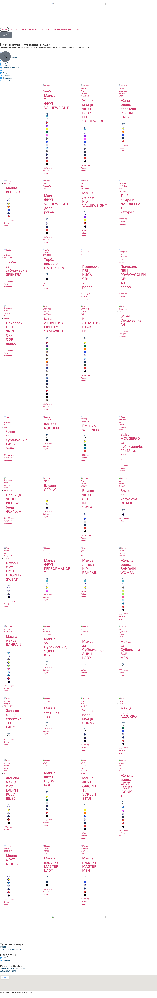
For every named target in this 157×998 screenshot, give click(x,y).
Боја (47, 114)
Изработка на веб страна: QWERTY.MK (16, 992)
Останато (45, 29)
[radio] (47, 116)
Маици (14, 29)
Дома (4, 29)
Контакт (79, 29)
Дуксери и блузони (29, 29)
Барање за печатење (62, 29)
